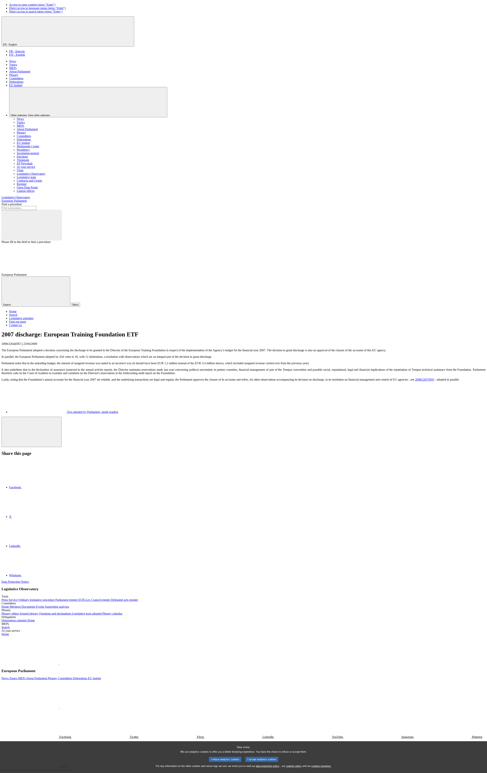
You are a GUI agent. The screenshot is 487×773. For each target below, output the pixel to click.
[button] (59, 663)
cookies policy (294, 766)
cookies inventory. (321, 766)
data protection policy (267, 766)
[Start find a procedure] (32, 225)
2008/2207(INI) (424, 379)
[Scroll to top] (32, 432)
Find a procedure (12, 204)
